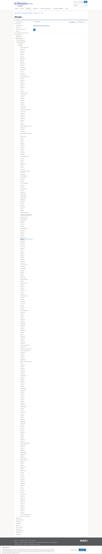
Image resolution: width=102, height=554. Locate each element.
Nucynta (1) (22, 72)
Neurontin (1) (22, 58)
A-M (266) (20, 43)
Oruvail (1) (22, 102)
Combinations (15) (19, 25)
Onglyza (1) (22, 91)
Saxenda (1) (22, 259)
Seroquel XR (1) (23, 268)
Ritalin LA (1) (22, 241)
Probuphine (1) (23, 163)
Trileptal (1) (22, 379)
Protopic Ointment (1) (24, 183)
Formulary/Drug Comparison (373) (22, 32)
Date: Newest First (80, 22)
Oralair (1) (22, 100)
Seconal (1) (22, 261)
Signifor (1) (22, 272)
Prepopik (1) (22, 152)
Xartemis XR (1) (23, 457)
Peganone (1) (22, 127)
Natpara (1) (22, 54)
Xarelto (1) (22, 455)
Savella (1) (22, 257)
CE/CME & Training (58, 8)
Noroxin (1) (22, 65)
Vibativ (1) (22, 408)
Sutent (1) (22, 315)
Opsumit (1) (22, 98)
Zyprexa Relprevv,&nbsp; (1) (25, 514)
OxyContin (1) (23, 111)
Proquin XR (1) (23, 177)
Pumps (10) (18, 525)
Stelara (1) (22, 299)
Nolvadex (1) (22, 63)
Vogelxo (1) (22, 441)
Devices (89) (18, 27)
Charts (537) (18, 23)
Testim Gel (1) (23, 346)
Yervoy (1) (22, 474)
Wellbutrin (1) (22, 450)
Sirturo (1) (22, 281)
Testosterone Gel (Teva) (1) (25, 350)
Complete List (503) (21, 41)
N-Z (39, 12)
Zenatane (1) (22, 483)
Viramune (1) (22, 432)
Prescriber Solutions (31, 542)
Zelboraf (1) (22, 481)
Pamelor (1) (22, 116)
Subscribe (81, 1)
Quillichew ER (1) (23, 195)
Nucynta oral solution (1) (24, 76)
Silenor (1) (22, 273)
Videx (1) (22, 417)
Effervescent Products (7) (20, 29)
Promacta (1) (22, 169)
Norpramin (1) (22, 67)
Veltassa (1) (22, 402)
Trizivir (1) (22, 386)
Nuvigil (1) (22, 82)
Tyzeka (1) (22, 397)
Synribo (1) (22, 328)
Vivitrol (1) (22, 437)
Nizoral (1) (22, 61)
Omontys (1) (22, 87)
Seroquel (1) (22, 266)
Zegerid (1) (22, 479)
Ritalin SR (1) (22, 242)
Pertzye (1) (22, 138)
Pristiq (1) (22, 161)
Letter (22, 8)
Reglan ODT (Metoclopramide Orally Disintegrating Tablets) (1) (26, 215)
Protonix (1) (22, 181)
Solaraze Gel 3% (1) (23, 283)
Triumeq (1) (22, 384)
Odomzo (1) (22, 83)
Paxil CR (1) (22, 124)
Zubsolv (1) (22, 507)
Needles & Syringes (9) (20, 519)
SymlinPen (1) (22, 325)
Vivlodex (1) (22, 439)
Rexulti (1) (22, 235)
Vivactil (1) (22, 435)
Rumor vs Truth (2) (19, 527)
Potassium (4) (18, 523)
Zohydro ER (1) (23, 494)
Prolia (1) (21, 167)
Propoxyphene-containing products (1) (25, 171)
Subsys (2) (22, 304)
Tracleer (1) (22, 368)
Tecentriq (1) (22, 341)
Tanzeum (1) (22, 335)
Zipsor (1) (22, 492)
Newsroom (34, 540)
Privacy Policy (37, 544)
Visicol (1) (22, 433)
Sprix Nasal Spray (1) (24, 295)
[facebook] (81, 541)
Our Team (26, 540)
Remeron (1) (22, 226)
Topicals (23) (18, 534)
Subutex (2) (22, 306)
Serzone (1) (22, 270)
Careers (30, 540)
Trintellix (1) (22, 382)
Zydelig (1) (22, 512)
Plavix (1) (22, 141)
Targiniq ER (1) (23, 337)
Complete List (35, 12)
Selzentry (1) (22, 262)
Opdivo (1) (22, 96)
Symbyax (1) (22, 321)
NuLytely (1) (22, 80)
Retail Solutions (45, 542)
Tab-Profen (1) (23, 330)
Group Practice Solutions (53, 542)
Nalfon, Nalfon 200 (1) (24, 47)
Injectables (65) (19, 36)
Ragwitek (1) (22, 199)
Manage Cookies (74, 549)
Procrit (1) (22, 165)
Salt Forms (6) (18, 528)
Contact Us (25, 544)
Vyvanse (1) (22, 448)
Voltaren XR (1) (23, 444)
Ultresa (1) (22, 399)
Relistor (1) (22, 224)
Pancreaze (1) (22, 118)
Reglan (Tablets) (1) (23, 219)
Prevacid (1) (22, 154)
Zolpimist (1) (22, 497)
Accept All (82, 549)
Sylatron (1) (22, 317)
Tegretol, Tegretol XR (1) (25, 345)
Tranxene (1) (22, 371)
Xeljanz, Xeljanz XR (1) (24, 459)
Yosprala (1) (22, 475)
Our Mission (22, 540)
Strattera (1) (22, 301)
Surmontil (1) (22, 312)
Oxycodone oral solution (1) (25, 109)
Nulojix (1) (22, 78)
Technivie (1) (22, 343)
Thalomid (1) (22, 352)
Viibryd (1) (22, 424)
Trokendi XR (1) (23, 388)
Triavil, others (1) (23, 375)
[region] (51, 550)
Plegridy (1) (22, 143)
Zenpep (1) (22, 485)
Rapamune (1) (22, 201)
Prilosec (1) (22, 160)
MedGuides (30, 12)
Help (67, 8)
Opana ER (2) (22, 94)
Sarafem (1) (22, 253)
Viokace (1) (22, 430)
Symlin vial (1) (22, 323)
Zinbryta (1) (22, 490)
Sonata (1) (22, 288)
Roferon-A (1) (22, 246)
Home (16, 8)
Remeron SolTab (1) (23, 228)
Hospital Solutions (39, 542)
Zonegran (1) (22, 499)
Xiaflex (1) (22, 465)
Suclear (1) (22, 308)
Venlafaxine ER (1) (23, 406)
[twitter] (83, 541)
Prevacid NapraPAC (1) (24, 156)
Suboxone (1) (22, 303)
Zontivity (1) (22, 501)
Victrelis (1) (22, 415)
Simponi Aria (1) (23, 277)
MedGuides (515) (19, 38)
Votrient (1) (22, 446)
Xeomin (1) (22, 463)
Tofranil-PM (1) (23, 359)
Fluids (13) (18, 30)
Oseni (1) (22, 103)
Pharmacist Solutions (23, 542)
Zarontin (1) (22, 477)
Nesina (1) (22, 56)
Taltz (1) (21, 334)
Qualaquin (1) (22, 192)
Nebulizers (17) (18, 517)
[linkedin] (85, 541)
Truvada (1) (22, 393)
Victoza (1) (22, 413)
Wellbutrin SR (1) (23, 452)
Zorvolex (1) (22, 505)
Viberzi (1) (22, 410)
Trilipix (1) (22, 381)
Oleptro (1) (22, 85)
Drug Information (24, 12)
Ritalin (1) (22, 239)
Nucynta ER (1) (23, 74)
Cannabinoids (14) (19, 21)
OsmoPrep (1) (22, 105)
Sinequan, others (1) (24, 279)
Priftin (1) (22, 158)
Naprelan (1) (22, 49)
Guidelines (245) (19, 34)
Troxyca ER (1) (23, 390)
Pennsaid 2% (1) (23, 136)
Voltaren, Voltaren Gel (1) (25, 443)
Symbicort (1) (22, 319)
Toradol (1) (22, 366)
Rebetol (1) (22, 205)
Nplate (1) (22, 71)
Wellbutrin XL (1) (23, 454)
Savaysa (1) (22, 255)
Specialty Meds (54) (19, 530)
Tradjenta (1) (22, 370)
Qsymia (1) (22, 190)
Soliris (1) (22, 284)
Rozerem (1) (22, 248)
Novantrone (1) (23, 69)
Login (85, 1)
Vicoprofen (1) (23, 412)
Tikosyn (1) (22, 354)
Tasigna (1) (22, 339)
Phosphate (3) (18, 521)
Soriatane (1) (22, 290)
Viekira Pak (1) (23, 421)
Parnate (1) (22, 120)
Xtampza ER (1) (23, 470)
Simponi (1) (22, 275)
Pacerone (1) (22, 113)
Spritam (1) (22, 293)
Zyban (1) (22, 510)
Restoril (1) (22, 231)
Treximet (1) (22, 373)
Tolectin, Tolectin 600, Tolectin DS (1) (26, 362)
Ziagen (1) (22, 488)
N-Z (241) (21, 45)
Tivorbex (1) (22, 356)
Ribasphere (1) (23, 237)
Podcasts (35, 8)
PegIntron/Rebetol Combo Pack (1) (26, 134)
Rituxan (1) (22, 244)
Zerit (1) (21, 486)
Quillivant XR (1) (23, 197)
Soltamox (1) (22, 286)
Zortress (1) (22, 503)
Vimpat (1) (22, 428)
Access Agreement (31, 544)
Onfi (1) (21, 89)
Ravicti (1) (22, 203)
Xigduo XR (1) (22, 466)
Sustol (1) (22, 314)
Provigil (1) (22, 184)
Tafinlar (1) (22, 332)
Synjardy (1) (22, 326)
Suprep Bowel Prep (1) (24, 310)
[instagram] (87, 541)
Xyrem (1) (22, 472)
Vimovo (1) (22, 426)
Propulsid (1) (22, 174)
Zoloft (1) (22, 496)
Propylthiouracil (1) (23, 175)
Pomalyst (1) (22, 145)
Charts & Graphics (45, 8)
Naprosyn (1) (22, 51)
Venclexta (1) (22, 404)
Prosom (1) (22, 179)
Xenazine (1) (22, 461)
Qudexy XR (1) (23, 194)
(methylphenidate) (44, 25)
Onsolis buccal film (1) (24, 93)
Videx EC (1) (22, 419)
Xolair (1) (21, 468)
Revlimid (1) (22, 233)
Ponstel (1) (22, 147)
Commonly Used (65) (21, 40)
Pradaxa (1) (22, 150)
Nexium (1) (22, 60)
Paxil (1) (21, 122)
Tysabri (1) (22, 395)
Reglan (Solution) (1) (24, 217)
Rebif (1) (21, 208)
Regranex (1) (22, 220)
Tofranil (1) (22, 357)
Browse (28, 8)
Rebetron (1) (22, 206)
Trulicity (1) (22, 391)
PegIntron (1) (22, 131)
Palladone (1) (22, 114)
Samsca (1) (22, 251)
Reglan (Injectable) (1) (24, 212)
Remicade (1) (22, 230)
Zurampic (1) (22, 508)
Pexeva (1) (22, 139)
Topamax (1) (22, 364)
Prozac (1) (22, 186)
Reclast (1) (22, 210)
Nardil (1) (22, 52)
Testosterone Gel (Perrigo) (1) (25, 348)
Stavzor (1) (22, 297)
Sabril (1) (21, 250)
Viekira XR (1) (22, 423)
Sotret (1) (22, 292)
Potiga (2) (22, 149)
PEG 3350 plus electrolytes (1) (26, 125)
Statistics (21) (18, 532)
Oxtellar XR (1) (23, 107)
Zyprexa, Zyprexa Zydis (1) (25, 516)
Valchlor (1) (22, 401)
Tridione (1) (22, 377)
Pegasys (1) (22, 129)
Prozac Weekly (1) (23, 188)
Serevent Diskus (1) (24, 264)
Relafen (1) (22, 222)
